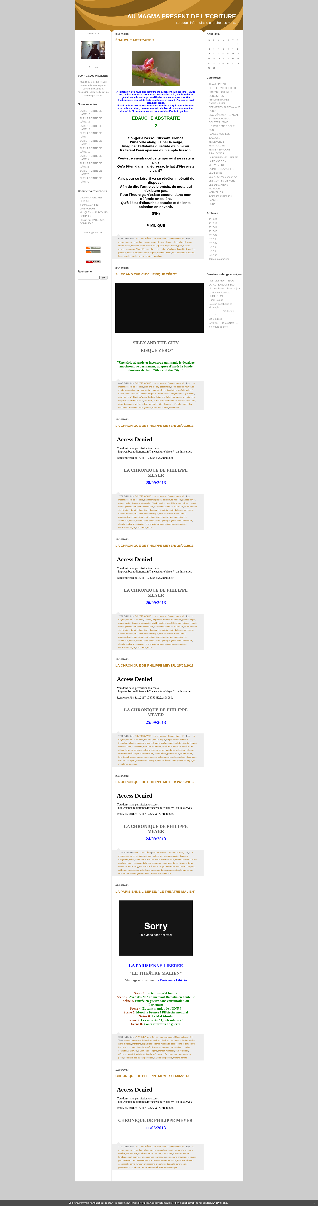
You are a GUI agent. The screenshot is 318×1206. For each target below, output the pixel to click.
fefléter (149, 246)
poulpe (150, 393)
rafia (130, 1167)
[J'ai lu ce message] (314, 1202)
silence (168, 242)
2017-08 (213, 239)
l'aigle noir (160, 397)
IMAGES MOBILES (219, 133)
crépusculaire (124, 503)
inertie (121, 246)
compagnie (181, 524)
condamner (174, 407)
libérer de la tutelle (160, 407)
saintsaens (141, 527)
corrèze (121, 1153)
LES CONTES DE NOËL (222, 180)
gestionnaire (131, 1153)
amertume (188, 510)
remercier (184, 1051)
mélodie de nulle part (127, 513)
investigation (138, 524)
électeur (149, 256)
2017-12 (213, 223)
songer (147, 242)
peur (180, 246)
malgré (121, 393)
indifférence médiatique (148, 513)
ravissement (149, 1164)
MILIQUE (85, 212)
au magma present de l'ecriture (138, 1040)
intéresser (169, 400)
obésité (121, 524)
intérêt (149, 1054)
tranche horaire (180, 1058)
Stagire (83, 220)
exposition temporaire (142, 1160)
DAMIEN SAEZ (217, 103)
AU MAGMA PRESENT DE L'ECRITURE (181, 16)
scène (173, 1044)
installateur (172, 390)
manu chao (162, 1150)
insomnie (171, 524)
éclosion (127, 256)
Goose (83, 197)
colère (168, 253)
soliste (121, 506)
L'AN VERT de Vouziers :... (223, 323)
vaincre (186, 246)
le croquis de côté (218, 326)
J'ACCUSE (214, 138)
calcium (139, 520)
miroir (142, 246)
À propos (93, 67)
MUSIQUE (214, 188)
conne (185, 404)
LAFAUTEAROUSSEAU (221, 284)
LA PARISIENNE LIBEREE (223, 157)
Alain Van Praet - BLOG (221, 280)
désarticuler (123, 527)
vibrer (158, 249)
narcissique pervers (163, 1058)
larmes (159, 517)
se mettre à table (182, 400)
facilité (147, 390)
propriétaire (165, 387)
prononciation (124, 517)
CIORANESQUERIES (220, 92)
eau (154, 246)
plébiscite (122, 1054)
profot (170, 1054)
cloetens (84, 205)
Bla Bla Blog (215, 318)
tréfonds (161, 253)
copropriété (130, 390)
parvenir (140, 390)
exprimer (138, 253)
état (174, 253)
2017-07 (213, 243)
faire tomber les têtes (153, 404)
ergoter (153, 253)
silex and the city (151, 387)
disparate (171, 1164)
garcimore (189, 393)
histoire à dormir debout (132, 510)
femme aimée (137, 517)
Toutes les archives (219, 259)
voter (153, 390)
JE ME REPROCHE (219, 149)
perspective (171, 1157)
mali (155, 1040)
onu (177, 1051)
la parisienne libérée (151, 1044)
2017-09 (213, 235)
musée (171, 1150)
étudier (129, 524)
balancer (169, 506)
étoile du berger (176, 510)
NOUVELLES (216, 192)
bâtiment (181, 1160)
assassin (148, 400)
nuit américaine (164, 757)
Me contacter (93, 33)
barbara (151, 397)
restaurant (130, 249)
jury (152, 249)
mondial (131, 1054)
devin (134, 256)
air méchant (158, 400)
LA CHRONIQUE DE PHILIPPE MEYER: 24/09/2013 (154, 782)
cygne (132, 527)
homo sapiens (177, 387)
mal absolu (140, 1054)
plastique (166, 520)
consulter (186, 1047)
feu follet (181, 390)
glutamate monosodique (181, 520)
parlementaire (144, 1051)
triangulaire (146, 503)
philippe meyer (188, 500)
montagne (136, 1044)
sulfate (132, 520)
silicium (158, 520)
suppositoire (141, 393)
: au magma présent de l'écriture (158, 500)
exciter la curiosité (150, 1167)
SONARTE (214, 204)
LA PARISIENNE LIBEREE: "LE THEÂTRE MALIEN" (155, 891)
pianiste (128, 506)
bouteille (140, 1047)
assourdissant (157, 242)
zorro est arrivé (125, 397)
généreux (139, 404)
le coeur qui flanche (172, 404)
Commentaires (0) (176, 239)
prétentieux (161, 1164)
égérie (154, 1051)
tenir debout (149, 517)
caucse (156, 1160)
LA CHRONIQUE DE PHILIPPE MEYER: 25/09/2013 (154, 665)
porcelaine (123, 1167)
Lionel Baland (216, 300)
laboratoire (148, 520)
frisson (174, 246)
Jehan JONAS (216, 153)
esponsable (123, 1164)
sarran (191, 1150)
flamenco (136, 503)
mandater (158, 256)
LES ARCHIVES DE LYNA (223, 176)
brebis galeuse (144, 407)
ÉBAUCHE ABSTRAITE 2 (134, 40)
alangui (182, 242)
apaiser (160, 246)
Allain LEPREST (217, 84)
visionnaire (159, 506)
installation (161, 390)
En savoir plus (219, 1203)
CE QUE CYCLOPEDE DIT (223, 88)
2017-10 (213, 231)
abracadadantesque (168, 1167)
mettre (125, 1047)
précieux (122, 253)
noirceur (177, 500)
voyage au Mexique (89, 82)
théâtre (185, 1040)
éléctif (154, 503)
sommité (137, 1157)
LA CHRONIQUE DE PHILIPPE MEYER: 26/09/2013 (154, 546)
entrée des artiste (153, 1047)
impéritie (181, 249)
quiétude (135, 246)
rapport (141, 256)
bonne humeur (136, 1164)
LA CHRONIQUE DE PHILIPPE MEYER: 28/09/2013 (154, 426)
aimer (146, 1150)
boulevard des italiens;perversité (138, 1058)
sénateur (190, 1160)
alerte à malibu (124, 1044)
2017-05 (213, 251)
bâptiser (137, 1167)
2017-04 (213, 255)
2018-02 (213, 219)
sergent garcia (177, 393)
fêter (138, 249)
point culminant (125, 1160)
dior (170, 1153)
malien (192, 1040)
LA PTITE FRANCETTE (221, 169)
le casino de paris (135, 400)
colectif (189, 390)
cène (180, 1044)
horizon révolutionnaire (143, 506)
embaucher (182, 253)
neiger (189, 242)
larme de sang (150, 510)
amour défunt (180, 513)
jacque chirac (181, 1150)
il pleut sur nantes (174, 397)
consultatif (122, 1051)
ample (167, 246)
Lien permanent (159, 239)
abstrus (191, 253)
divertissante (182, 1164)
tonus (149, 527)
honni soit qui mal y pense (169, 1040)
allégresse (145, 249)
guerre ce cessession (173, 517)
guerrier (165, 1047)
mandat (161, 1051)
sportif (165, 1153)
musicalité (165, 1044)
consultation (175, 1047)
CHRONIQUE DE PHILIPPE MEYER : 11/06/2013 (152, 1076)
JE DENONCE (216, 141)
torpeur (121, 249)
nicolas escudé (190, 503)
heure (146, 253)
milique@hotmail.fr (93, 232)
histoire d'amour (140, 397)
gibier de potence (126, 404)
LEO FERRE (215, 172)
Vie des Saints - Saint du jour (224, 288)
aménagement (148, 1157)
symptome (161, 524)
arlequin (186, 397)
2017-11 (213, 227)
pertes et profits (181, 1054)
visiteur (193, 1157)
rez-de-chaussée (162, 393)
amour (153, 1150)
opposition (130, 393)
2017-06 (213, 247)
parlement (132, 1051)
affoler (127, 246)
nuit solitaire (163, 510)
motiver (130, 253)
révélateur (171, 249)
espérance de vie (170, 746)
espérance (178, 506)
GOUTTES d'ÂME (218, 122)
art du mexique (154, 1153)
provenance (183, 1157)
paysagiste (160, 1157)
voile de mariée (166, 513)
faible (164, 249)
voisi (193, 400)
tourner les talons (168, 1160)
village (175, 242)
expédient (142, 1153)
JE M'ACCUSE (217, 145)
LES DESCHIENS (218, 184)
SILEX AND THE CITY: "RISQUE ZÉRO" (146, 274)
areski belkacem (174, 503)
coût (165, 1054)
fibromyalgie (150, 524)
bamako (132, 1047)
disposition (190, 249)
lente (120, 256)
